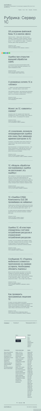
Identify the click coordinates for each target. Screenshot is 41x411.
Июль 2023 (29, 361)
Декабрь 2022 (30, 371)
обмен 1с (17, 72)
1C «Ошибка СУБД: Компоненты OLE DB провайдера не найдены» (20, 199)
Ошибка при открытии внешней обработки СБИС (18, 59)
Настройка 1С (7, 4)
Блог (27, 9)
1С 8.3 (12, 46)
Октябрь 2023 (30, 357)
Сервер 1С (18, 46)
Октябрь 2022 (30, 372)
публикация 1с (23, 47)
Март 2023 (29, 367)
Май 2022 (29, 379)
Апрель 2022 (30, 380)
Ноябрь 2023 (30, 356)
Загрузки (30, 9)
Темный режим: (36, 409)
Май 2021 (29, 395)
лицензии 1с (24, 313)
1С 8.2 (12, 311)
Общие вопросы (16, 98)
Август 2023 (30, 360)
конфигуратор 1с (18, 284)
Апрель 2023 (30, 365)
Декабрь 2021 (30, 386)
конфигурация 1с (23, 284)
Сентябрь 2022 (30, 373)
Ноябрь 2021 (30, 387)
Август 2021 (30, 391)
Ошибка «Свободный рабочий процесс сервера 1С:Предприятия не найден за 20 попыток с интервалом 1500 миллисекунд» (20, 361)
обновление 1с (17, 156)
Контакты (35, 9)
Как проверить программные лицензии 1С (19, 296)
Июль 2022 (29, 376)
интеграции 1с (13, 72)
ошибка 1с (20, 72)
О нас (24, 9)
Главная (19, 9)
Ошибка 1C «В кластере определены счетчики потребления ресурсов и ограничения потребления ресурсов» (20, 232)
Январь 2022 (30, 384)
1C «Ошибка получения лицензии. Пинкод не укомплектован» (20, 371)
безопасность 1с (15, 47)
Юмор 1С (29, 346)
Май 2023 (29, 364)
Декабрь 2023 (30, 354)
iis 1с (12, 47)
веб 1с (19, 47)
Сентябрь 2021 (30, 390)
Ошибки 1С (18, 71)
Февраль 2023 (30, 368)
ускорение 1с (27, 47)
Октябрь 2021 (30, 388)
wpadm (17, 352)
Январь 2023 (30, 369)
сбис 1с (23, 72)
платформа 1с (23, 122)
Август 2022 (30, 375)
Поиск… (17, 335)
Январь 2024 (30, 353)
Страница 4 (16, 322)
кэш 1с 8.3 (18, 218)
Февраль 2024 (30, 352)
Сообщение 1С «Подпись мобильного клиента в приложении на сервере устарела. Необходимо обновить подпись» (20, 264)
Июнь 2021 (29, 394)
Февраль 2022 (30, 383)
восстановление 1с (14, 122)
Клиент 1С (15, 46)
